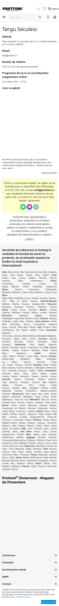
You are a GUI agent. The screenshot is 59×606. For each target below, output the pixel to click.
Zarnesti (52, 312)
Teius (37, 275)
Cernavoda (7, 336)
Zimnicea (37, 449)
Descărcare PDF (49, 173)
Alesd (4, 298)
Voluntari (6, 394)
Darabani (6, 307)
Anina (53, 321)
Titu (41, 347)
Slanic (46, 425)
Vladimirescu (37, 280)
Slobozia (13, 382)
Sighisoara (43, 408)
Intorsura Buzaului (12, 341)
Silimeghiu (28, 396)
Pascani (18, 385)
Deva (34, 373)
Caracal (12, 417)
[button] (30, 239)
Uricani (44, 376)
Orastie (5, 376)
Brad (16, 373)
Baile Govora (37, 457)
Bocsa (27, 324)
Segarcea (20, 353)
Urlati (53, 425)
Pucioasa (14, 347)
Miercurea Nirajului (37, 405)
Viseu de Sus (21, 399)
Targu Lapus (41, 396)
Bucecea (19, 307)
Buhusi (18, 289)
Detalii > (29, 239)
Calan (25, 373)
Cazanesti (29, 379)
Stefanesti (37, 286)
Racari (23, 347)
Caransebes (39, 324)
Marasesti (51, 466)
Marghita (19, 298)
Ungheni (31, 411)
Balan (4, 367)
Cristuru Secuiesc (25, 367)
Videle (28, 449)
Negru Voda (20, 338)
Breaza (22, 423)
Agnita (36, 434)
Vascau (34, 301)
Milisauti (23, 443)
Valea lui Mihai (18, 301)
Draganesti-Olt (37, 417)
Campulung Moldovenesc (14, 440)
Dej (17, 330)
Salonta (52, 298)
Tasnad (20, 434)
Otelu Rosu (22, 327)
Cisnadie (52, 434)
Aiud (17, 272)
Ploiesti (21, 425)
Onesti (24, 292)
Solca (47, 443)
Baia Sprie (43, 394)
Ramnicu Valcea (25, 463)
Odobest (6, 469)
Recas (53, 452)
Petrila (14, 376)
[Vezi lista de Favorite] (44, 9)
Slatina (28, 420)
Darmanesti (51, 289)
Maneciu (6, 425)
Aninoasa (6, 373)
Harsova (17, 336)
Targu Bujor (32, 356)
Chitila (53, 388)
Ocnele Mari (8, 463)
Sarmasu (31, 408)
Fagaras (6, 312)
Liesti (4, 356)
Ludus (22, 405)
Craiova (24, 350)
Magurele (6, 391)
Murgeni (6, 466)
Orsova (29, 402)
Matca (12, 356)
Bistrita (15, 304)
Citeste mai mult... (23, 597)
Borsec (12, 367)
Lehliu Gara (18, 321)
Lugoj (46, 452)
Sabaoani (32, 414)
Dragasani (43, 460)
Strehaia (39, 402)
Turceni (27, 365)
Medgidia (51, 336)
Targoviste (33, 347)
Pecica (53, 278)
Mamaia (32, 336)
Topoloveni (51, 286)
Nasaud (25, 304)
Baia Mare (31, 394)
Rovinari (41, 362)
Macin (5, 457)
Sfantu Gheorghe (37, 341)
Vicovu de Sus (16, 446)
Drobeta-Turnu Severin (13, 402)
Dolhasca (31, 440)
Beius (11, 298)
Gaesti (41, 344)
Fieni (32, 344)
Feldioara (16, 312)
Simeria (34, 376)
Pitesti (26, 286)
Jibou (46, 428)
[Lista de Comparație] (38, 9)
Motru (14, 362)
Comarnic (51, 423)
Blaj (45, 272)
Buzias (53, 449)
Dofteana (6, 292)
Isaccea (52, 454)
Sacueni (43, 298)
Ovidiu (32, 338)
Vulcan (53, 376)
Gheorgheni (40, 367)
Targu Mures (8, 411)
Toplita (32, 370)
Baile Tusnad (50, 365)
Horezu (53, 460)
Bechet (5, 350)
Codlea (53, 309)
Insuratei (32, 309)
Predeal (25, 312)
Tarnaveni (20, 411)
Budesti (52, 318)
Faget (21, 452)
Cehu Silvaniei (35, 428)
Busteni (31, 423)
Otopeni (18, 391)
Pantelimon (31, 391)
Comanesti (34, 289)
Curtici (5, 278)
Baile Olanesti (50, 457)
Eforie (25, 336)
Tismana (19, 365)
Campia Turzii (49, 327)
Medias (20, 437)
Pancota (43, 278)
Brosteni (42, 437)
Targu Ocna (50, 292)
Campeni (52, 272)
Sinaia (39, 425)
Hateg (43, 373)
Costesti (26, 283)
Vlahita (40, 370)
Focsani (42, 466)
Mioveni (15, 286)
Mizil (14, 425)
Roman (13, 414)
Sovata (53, 408)
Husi (54, 463)
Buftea (45, 388)
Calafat (15, 350)
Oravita (12, 327)
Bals (4, 417)
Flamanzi (42, 307)
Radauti (32, 443)
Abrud (10, 272)
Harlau (5, 385)
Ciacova (6, 452)
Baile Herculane (11, 324)
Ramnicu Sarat (32, 318)
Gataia (29, 452)
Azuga (46, 420)
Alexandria (41, 446)
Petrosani (24, 376)
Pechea (20, 356)
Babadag (43, 454)
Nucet (27, 298)
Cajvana (52, 437)
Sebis (20, 280)
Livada (53, 431)
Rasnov (35, 312)
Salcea (40, 443)
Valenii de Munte (10, 428)
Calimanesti (32, 460)
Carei (45, 431)
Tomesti (15, 388)
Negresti (15, 466)
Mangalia (41, 336)
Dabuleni (36, 350)
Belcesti (52, 382)
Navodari (6, 338)
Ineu (14, 278)
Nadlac (32, 278)
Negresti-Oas (8, 434)
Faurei (14, 309)
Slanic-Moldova (36, 292)
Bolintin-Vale (7, 359)
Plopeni (30, 425)
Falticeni (41, 440)
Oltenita (29, 321)
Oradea (35, 298)
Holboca (52, 344)
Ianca (22, 309)
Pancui (14, 469)
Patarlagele (7, 318)
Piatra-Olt (51, 417)
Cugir (4, 275)
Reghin (53, 405)
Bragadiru (34, 388)
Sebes (29, 275)
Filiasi (45, 350)
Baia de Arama (48, 399)
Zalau (14, 431)
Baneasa (24, 315)
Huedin (33, 330)
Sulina (11, 457)
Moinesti (16, 292)
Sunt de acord (48, 602)
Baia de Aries (36, 272)
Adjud (34, 466)
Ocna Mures (16, 275)
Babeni (26, 457)
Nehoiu (53, 315)
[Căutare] (39, 17)
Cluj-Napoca (8, 330)
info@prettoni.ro (9, 55)
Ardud (37, 431)
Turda (41, 330)
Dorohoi (30, 307)
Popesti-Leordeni (48, 391)
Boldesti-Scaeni (9, 423)
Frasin (48, 440)
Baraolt (53, 338)
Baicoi (53, 420)
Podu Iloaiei (37, 385)
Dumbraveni (7, 437)
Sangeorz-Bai (38, 304)
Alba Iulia (24, 272)
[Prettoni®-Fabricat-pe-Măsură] (13, 8)
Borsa (53, 394)
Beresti (53, 353)
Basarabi (6, 333)
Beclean (6, 304)
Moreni (5, 347)
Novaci (27, 362)
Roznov (22, 414)
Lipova (22, 278)
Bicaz (47, 411)
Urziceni (35, 382)
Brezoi (23, 460)
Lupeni (53, 373)
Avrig (43, 434)
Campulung (7, 283)
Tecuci (44, 356)
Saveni (53, 307)
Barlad (47, 463)
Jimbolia (37, 452)
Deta (14, 452)
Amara (17, 379)
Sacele (43, 312)
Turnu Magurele (16, 449)
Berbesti (14, 460)
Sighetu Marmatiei (11, 396)
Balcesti (5, 460)
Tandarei (25, 382)
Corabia (23, 417)
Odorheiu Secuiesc (17, 370)
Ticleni (10, 365)
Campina (41, 423)
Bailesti (53, 347)
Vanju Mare (50, 402)
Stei (4, 301)
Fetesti (41, 379)
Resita (33, 327)
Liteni (15, 443)
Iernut (14, 405)
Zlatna (46, 275)
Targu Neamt (45, 414)
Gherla (24, 330)
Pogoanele (19, 318)
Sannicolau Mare (10, 454)
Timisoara (24, 454)
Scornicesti (18, 420)
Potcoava (6, 420)
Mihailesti (24, 359)
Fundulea (6, 321)
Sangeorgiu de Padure (13, 408)
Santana (6, 280)
